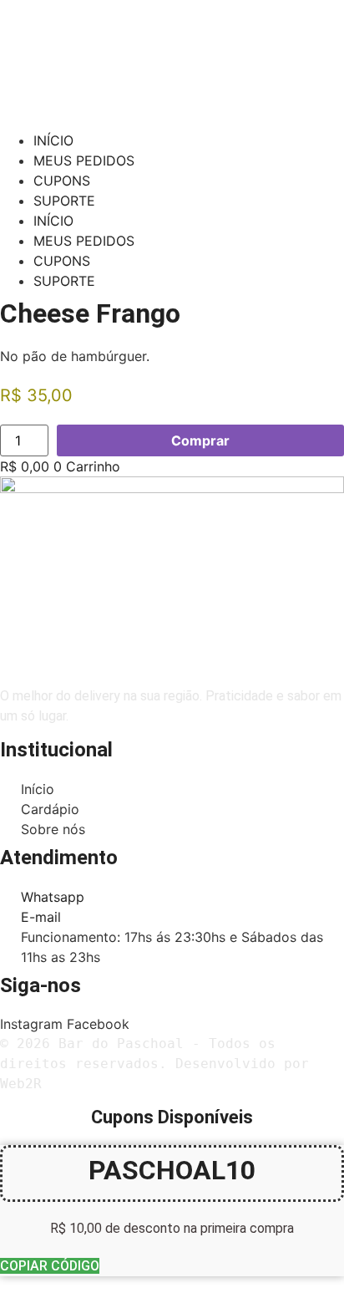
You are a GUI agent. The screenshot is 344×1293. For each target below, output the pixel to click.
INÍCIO (53, 140)
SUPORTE (64, 200)
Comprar (200, 440)
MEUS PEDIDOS (83, 160)
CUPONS (61, 180)
